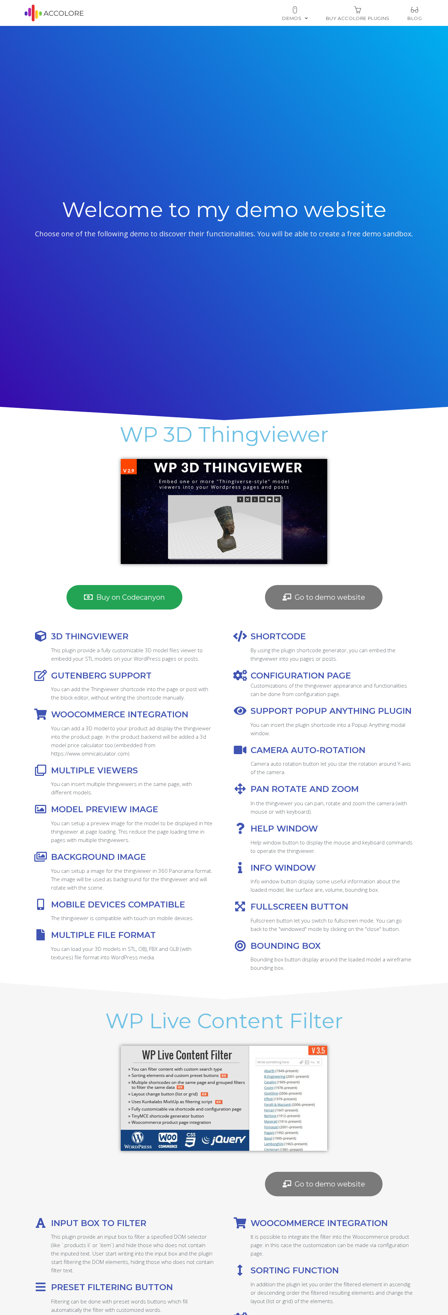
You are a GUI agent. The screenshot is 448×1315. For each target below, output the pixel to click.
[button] (124, 597)
